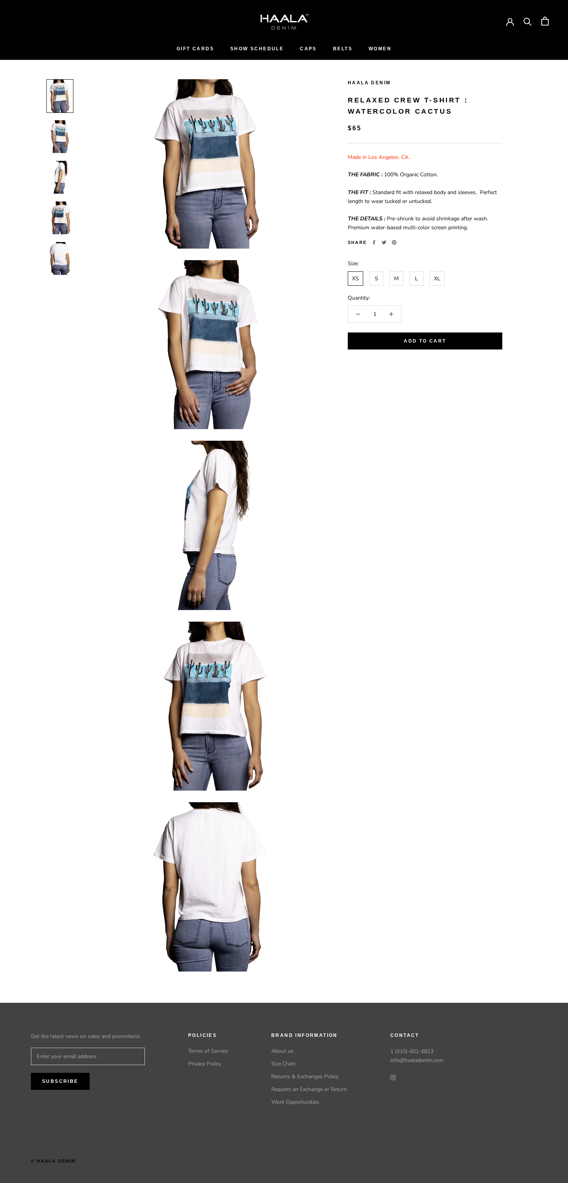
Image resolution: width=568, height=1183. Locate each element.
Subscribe (60, 1081)
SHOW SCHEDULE (257, 48)
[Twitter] (384, 242)
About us (282, 1051)
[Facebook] (374, 242)
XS (355, 278)
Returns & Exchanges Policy (304, 1076)
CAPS (308, 48)
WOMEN (380, 48)
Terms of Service (208, 1051)
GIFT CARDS (195, 48)
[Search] (528, 21)
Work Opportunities (295, 1102)
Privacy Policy (204, 1063)
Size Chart (283, 1063)
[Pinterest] (394, 242)
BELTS (342, 48)
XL (437, 278)
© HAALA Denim (53, 1161)
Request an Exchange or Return (309, 1089)
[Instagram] (393, 1076)
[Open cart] (545, 21)
